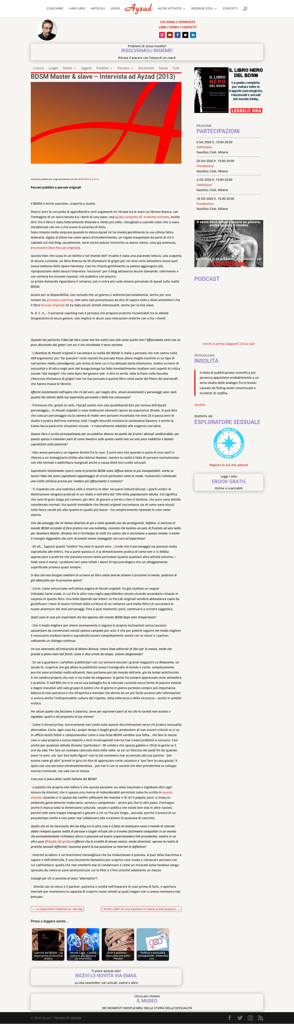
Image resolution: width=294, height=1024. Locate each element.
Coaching (55, 9)
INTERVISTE (186, 22)
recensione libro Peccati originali (55, 248)
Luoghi (53, 68)
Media (67, 68)
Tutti (176, 68)
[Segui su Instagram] (162, 35)
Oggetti (86, 68)
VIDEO (174, 27)
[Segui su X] (185, 35)
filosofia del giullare (59, 841)
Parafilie (102, 68)
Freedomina (205, 166)
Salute (163, 68)
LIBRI (163, 27)
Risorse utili (202, 9)
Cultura (38, 68)
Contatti (230, 9)
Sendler (200, 405)
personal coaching (59, 300)
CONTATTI (189, 27)
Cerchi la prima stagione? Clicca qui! (229, 344)
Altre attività (169, 9)
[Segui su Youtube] (170, 35)
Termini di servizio (67, 1018)
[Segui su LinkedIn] (193, 35)
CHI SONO (167, 22)
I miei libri (77, 9)
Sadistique (204, 147)
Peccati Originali (53, 305)
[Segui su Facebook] (178, 35)
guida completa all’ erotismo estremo (142, 217)
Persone (123, 68)
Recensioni (146, 68)
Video (115, 9)
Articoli (98, 9)
